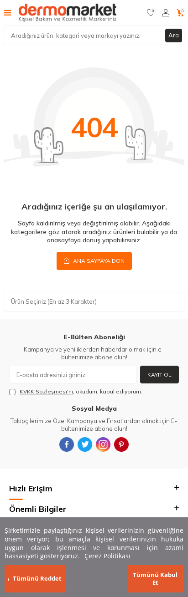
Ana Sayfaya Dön (98, 260)
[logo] (67, 13)
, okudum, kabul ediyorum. (81, 391)
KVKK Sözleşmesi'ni (46, 391)
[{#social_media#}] (66, 444)
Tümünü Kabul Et (155, 579)
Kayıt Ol (159, 374)
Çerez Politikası (107, 555)
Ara (173, 35)
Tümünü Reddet (37, 578)
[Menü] (7, 12)
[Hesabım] (165, 12)
